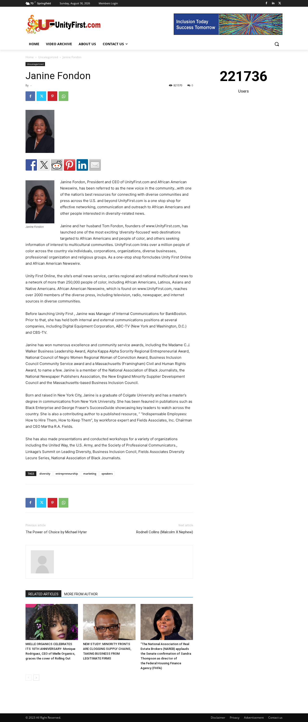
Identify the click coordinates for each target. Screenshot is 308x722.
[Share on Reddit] (57, 165)
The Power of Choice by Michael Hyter (56, 532)
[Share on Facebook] (31, 165)
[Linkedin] (273, 3)
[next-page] (36, 678)
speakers (107, 473)
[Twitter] (279, 3)
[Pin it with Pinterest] (69, 165)
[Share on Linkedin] (82, 165)
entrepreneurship (67, 473)
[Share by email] (95, 165)
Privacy (234, 718)
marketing (89, 473)
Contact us (275, 718)
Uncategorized (48, 57)
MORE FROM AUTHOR (81, 594)
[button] (276, 44)
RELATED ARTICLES (43, 594)
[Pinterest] (52, 96)
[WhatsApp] (63, 96)
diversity (44, 473)
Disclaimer (218, 718)
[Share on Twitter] (44, 165)
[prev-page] (29, 678)
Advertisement (254, 718)
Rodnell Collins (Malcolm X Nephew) (164, 532)
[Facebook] (266, 3)
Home (30, 57)
